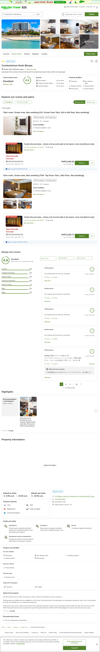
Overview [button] (6, 54)
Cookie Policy (21, 643)
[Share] (96, 61)
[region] (50, 644)
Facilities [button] (44, 54)
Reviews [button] (27, 54)
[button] (11, 7)
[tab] (79, 102)
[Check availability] (92, 163)
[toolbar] (47, 14)
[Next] (96, 411)
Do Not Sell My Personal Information (74, 642)
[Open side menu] (96, 7)
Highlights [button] (35, 54)
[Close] (97, 644)
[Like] (92, 61)
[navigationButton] (57, 384)
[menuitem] (72, 7)
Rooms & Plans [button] (17, 54)
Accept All (74, 648)
